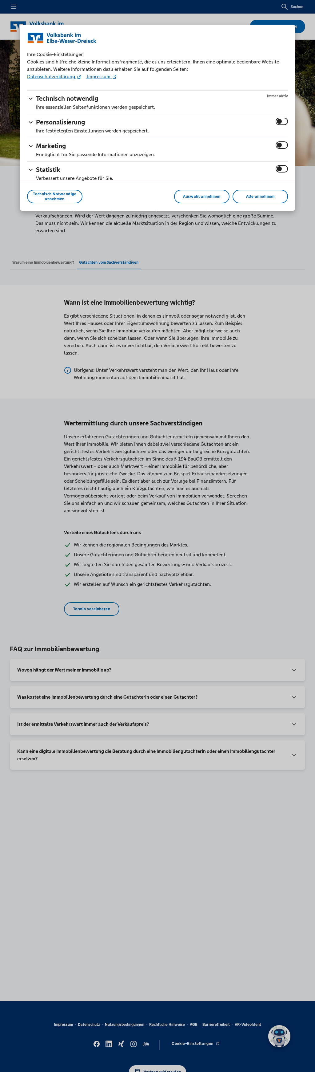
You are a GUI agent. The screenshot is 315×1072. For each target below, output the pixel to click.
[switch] (282, 121)
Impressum (99, 76)
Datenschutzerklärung (51, 76)
